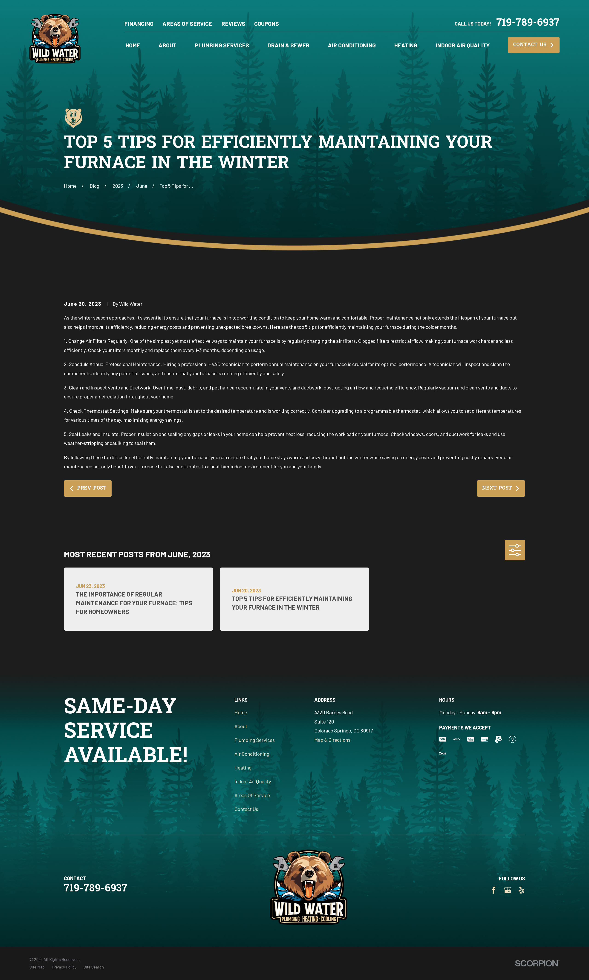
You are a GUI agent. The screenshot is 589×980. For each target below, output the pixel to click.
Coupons (266, 23)
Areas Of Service (187, 23)
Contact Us (529, 45)
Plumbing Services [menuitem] (222, 45)
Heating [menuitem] (405, 45)
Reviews (233, 23)
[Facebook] (493, 890)
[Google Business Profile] (507, 890)
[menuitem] (37, 967)
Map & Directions (332, 740)
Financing (138, 23)
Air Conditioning (251, 754)
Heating (243, 767)
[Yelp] (521, 890)
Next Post (497, 488)
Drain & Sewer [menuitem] (288, 45)
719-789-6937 (528, 23)
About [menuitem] (167, 45)
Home (240, 712)
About (240, 726)
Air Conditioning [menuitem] (352, 45)
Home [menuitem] (132, 45)
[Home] (55, 37)
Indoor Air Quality (252, 781)
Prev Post (92, 488)
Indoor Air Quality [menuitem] (463, 45)
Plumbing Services (254, 740)
